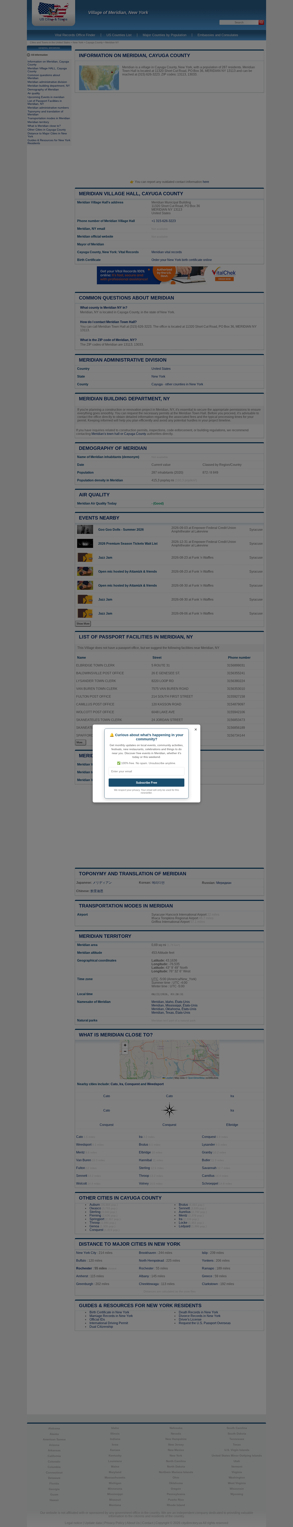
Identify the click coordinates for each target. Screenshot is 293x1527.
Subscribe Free (146, 782)
